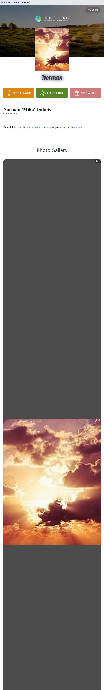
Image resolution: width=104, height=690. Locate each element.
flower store (76, 127)
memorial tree (36, 127)
